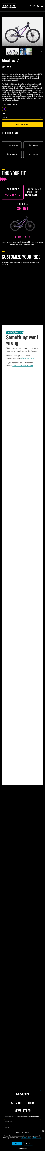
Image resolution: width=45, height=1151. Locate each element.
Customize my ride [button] (22, 124)
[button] (38, 5)
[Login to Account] (34, 5)
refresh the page (27, 358)
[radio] (4, 109)
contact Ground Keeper (22, 365)
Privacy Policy (26, 1138)
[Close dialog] (40, 1090)
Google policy (37, 1138)
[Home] (9, 6)
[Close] (43, 1131)
